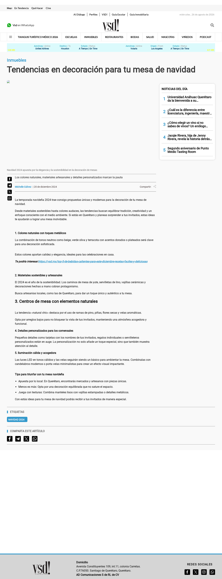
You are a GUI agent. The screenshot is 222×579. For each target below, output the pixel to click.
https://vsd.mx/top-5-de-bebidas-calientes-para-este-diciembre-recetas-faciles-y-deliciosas (92, 261)
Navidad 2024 (16, 419)
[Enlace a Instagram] (204, 572)
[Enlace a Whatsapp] (212, 572)
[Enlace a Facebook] (187, 572)
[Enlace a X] (195, 572)
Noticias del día (174, 89)
